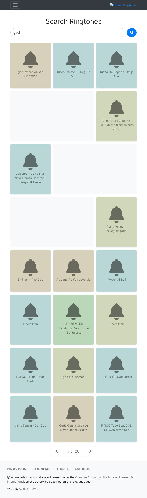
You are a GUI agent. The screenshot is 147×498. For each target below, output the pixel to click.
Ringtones (62, 468)
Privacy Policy (16, 468)
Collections (82, 468)
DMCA (36, 488)
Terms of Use (41, 468)
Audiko (23, 488)
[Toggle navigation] (15, 5)
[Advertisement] (52, 116)
